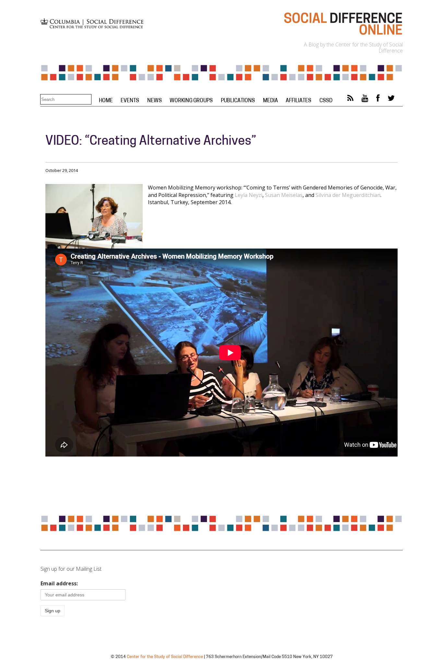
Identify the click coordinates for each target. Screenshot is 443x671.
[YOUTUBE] (365, 99)
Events (130, 101)
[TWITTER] (391, 99)
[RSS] (350, 99)
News (154, 101)
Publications (238, 101)
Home (106, 101)
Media (270, 101)
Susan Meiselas (284, 195)
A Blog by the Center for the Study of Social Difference (353, 47)
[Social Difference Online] (343, 34)
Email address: (59, 583)
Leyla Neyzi (248, 195)
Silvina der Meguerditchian (348, 195)
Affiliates (298, 101)
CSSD (325, 101)
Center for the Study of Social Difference (165, 657)
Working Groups (191, 101)
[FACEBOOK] (377, 99)
